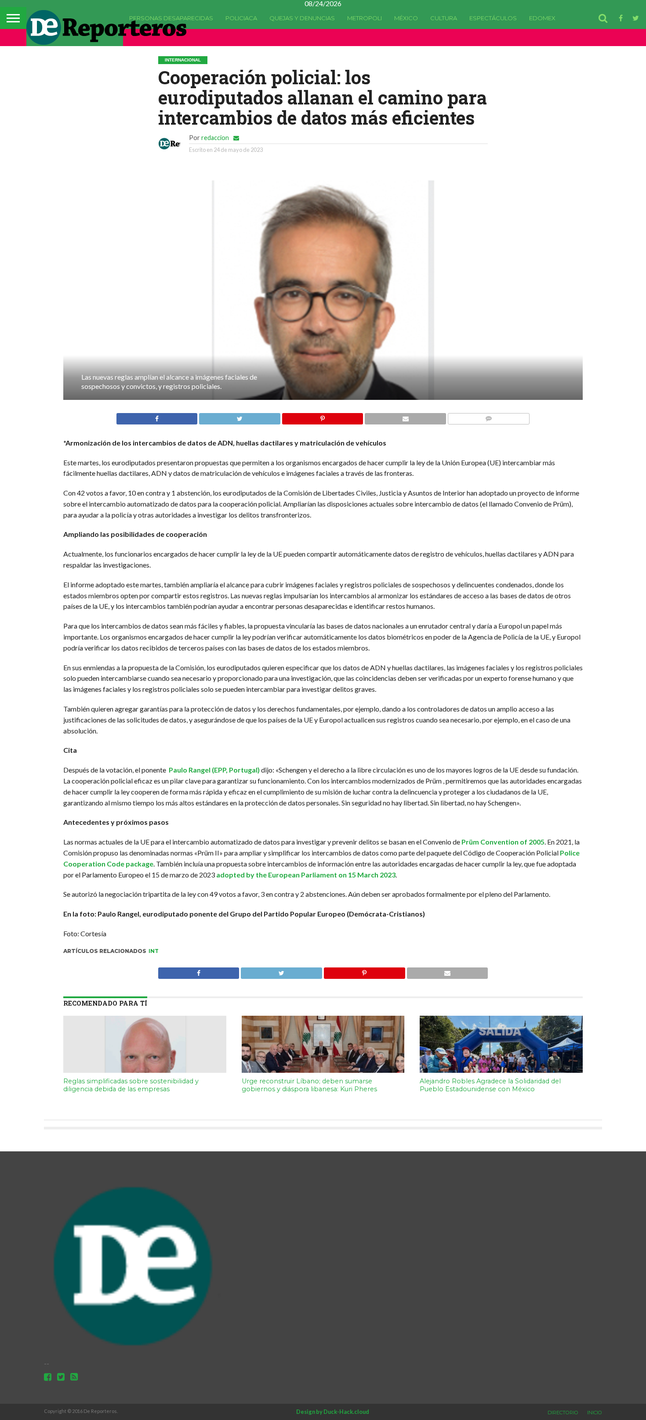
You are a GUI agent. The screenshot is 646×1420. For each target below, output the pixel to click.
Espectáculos (493, 18)
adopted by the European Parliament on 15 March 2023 (306, 874)
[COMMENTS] (488, 416)
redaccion (215, 137)
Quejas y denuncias (302, 18)
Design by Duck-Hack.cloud (332, 1411)
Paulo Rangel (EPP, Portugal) (214, 770)
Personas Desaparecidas (171, 18)
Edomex (542, 18)
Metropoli (364, 18)
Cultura (443, 18)
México (406, 18)
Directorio (563, 1412)
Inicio (594, 1412)
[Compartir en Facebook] (156, 416)
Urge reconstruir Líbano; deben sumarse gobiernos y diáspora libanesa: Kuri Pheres (309, 1085)
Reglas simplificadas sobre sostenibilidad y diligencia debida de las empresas (131, 1085)
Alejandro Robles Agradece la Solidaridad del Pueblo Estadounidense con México (490, 1085)
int (154, 951)
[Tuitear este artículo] (239, 416)
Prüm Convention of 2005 (502, 842)
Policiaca (241, 18)
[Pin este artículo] (322, 416)
